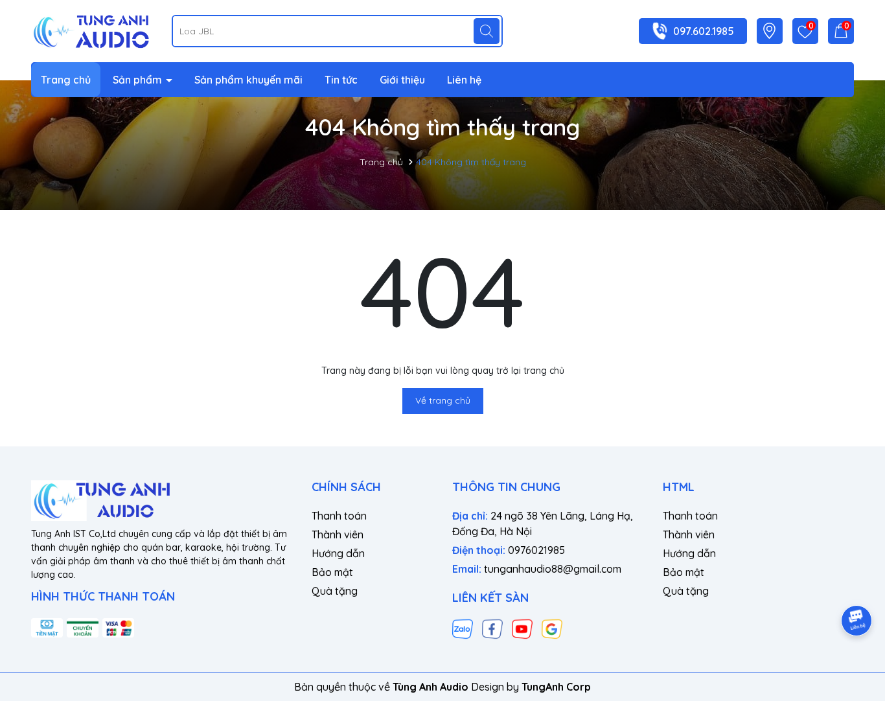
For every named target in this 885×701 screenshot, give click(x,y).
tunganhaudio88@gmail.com (552, 568)
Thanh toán (339, 515)
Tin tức (341, 79)
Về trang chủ (442, 400)
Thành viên (337, 534)
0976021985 (536, 550)
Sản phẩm (139, 79)
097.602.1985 (703, 31)
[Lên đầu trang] (857, 584)
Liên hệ (464, 79)
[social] (462, 628)
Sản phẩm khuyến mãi (248, 79)
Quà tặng (335, 590)
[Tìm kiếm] (487, 31)
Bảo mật (332, 572)
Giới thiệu (402, 79)
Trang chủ (66, 79)
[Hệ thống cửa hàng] (769, 31)
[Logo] (91, 30)
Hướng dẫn (338, 553)
